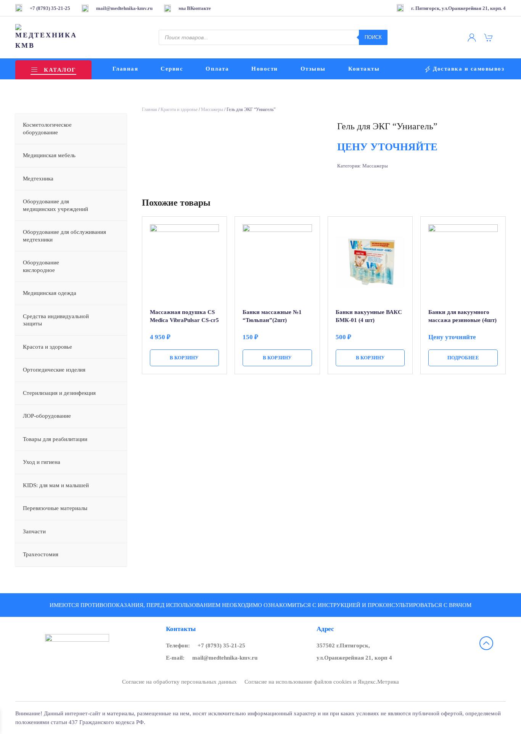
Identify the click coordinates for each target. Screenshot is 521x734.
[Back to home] (47, 37)
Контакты (363, 69)
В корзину (184, 358)
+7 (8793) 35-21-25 (221, 645)
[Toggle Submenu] (113, 129)
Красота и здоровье (179, 109)
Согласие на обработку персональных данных (179, 682)
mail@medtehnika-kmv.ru (224, 658)
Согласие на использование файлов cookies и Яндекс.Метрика (321, 682)
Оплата (217, 69)
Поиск (373, 37)
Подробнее (463, 358)
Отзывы (313, 69)
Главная (125, 69)
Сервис (172, 69)
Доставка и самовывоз (468, 69)
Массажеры (212, 109)
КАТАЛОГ (60, 70)
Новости (264, 69)
